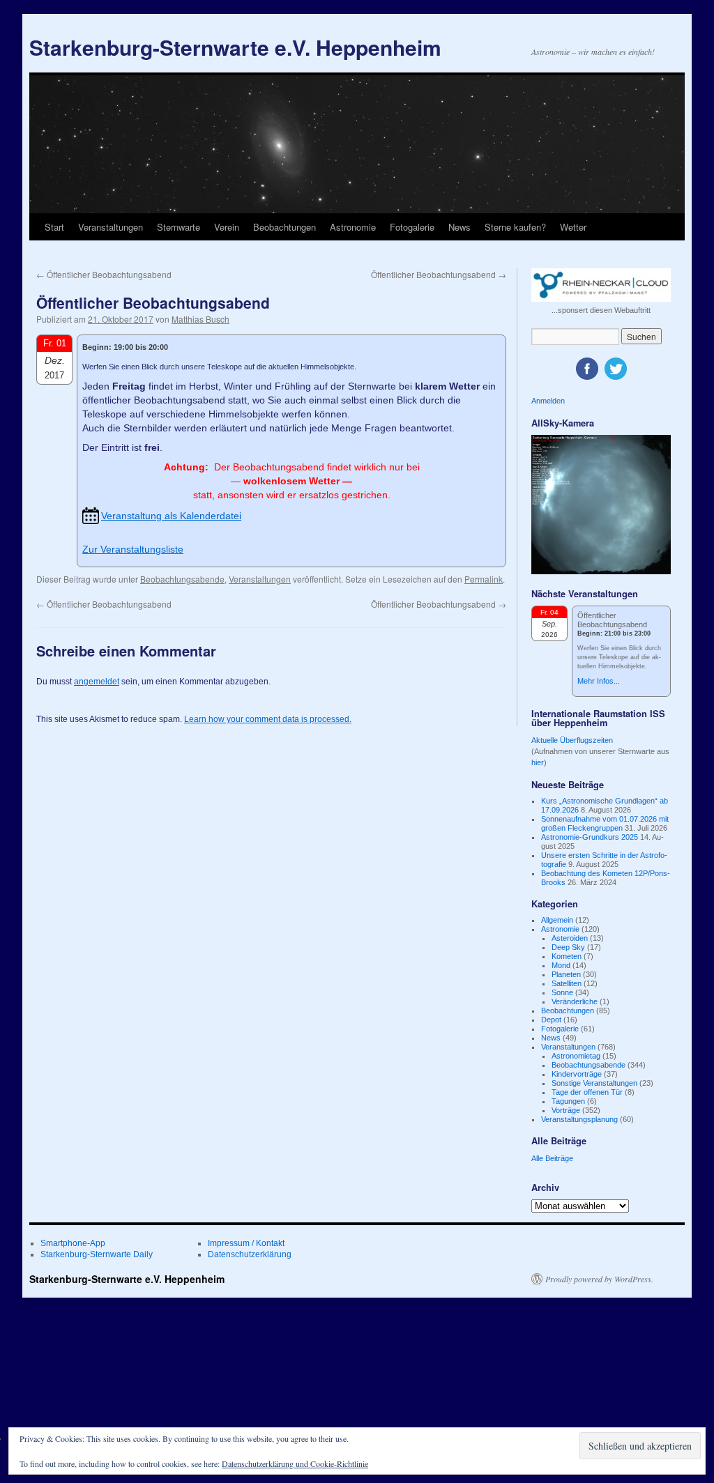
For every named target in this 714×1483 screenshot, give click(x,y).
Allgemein (557, 920)
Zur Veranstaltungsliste (132, 549)
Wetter (573, 226)
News (459, 226)
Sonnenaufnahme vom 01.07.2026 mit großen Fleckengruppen (605, 823)
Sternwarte (178, 226)
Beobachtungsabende (182, 579)
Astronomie (353, 226)
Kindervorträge (577, 1074)
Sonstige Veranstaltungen (594, 1083)
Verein (226, 226)
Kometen (567, 956)
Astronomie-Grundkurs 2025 (589, 837)
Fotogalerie (412, 226)
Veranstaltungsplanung (579, 1119)
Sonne (562, 992)
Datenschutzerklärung (249, 1254)
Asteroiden (570, 938)
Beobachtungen (284, 226)
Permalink (483, 579)
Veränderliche (575, 1001)
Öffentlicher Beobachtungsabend (104, 274)
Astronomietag (576, 1056)
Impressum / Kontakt (246, 1243)
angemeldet (96, 681)
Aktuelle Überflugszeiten (572, 740)
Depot (551, 1019)
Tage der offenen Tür (587, 1092)
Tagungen (568, 1101)
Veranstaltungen (110, 226)
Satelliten (567, 983)
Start (54, 226)
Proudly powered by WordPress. (599, 1278)
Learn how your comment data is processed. (267, 719)
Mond (561, 965)
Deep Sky (568, 947)
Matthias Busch (200, 319)
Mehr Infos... (598, 681)
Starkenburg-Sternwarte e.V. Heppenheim (235, 47)
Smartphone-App (72, 1243)
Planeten (566, 974)
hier (537, 762)
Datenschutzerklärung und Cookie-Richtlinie (295, 1463)
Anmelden (548, 401)
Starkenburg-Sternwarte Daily (96, 1254)
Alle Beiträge (552, 1158)
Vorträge (566, 1110)
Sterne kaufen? (515, 226)
